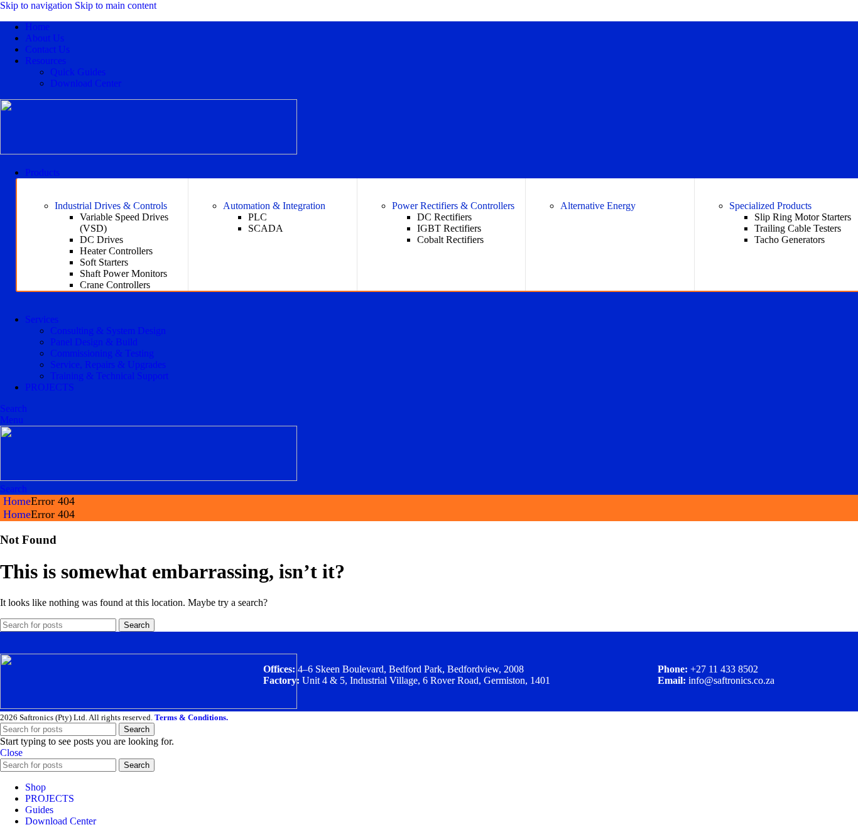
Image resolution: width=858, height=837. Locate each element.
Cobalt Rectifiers (450, 239)
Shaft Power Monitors (123, 273)
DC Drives (101, 239)
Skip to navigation (37, 5)
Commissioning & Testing (102, 353)
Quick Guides (78, 72)
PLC (257, 217)
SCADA (265, 228)
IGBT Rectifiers (449, 228)
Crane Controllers (115, 284)
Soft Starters (104, 262)
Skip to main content (115, 5)
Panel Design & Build (94, 342)
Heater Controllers (116, 251)
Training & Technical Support (109, 375)
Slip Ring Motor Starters (802, 217)
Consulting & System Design (108, 330)
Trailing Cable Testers (797, 228)
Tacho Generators (789, 239)
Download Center (85, 83)
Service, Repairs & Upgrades (108, 364)
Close (11, 752)
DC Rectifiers (444, 217)
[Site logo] (148, 151)
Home (17, 501)
